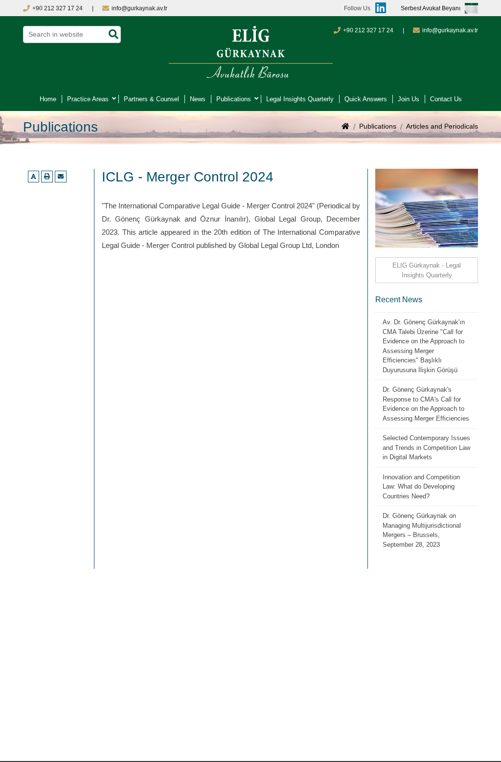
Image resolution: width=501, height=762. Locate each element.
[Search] (113, 34)
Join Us (408, 99)
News (197, 99)
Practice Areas (88, 99)
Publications (233, 99)
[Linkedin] (378, 8)
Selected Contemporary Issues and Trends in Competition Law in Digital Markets (426, 447)
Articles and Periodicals (442, 126)
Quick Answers (365, 99)
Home (48, 99)
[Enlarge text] (33, 176)
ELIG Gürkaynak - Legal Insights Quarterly (426, 270)
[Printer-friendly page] (47, 176)
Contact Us (446, 99)
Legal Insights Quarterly (300, 99)
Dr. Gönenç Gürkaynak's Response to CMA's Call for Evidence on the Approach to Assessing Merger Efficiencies (426, 404)
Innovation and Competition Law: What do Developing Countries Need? (421, 486)
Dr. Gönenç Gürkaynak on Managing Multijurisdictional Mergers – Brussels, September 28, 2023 (422, 530)
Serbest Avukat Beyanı (430, 8)
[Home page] (345, 127)
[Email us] (61, 176)
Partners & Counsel (151, 99)
